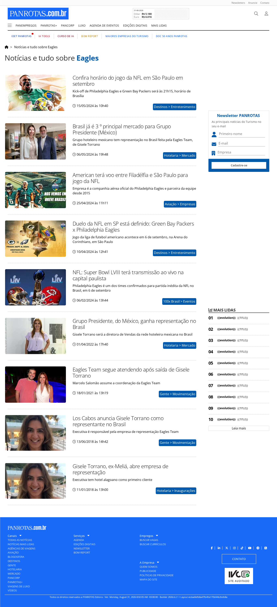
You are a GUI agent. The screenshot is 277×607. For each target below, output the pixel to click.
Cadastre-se (239, 165)
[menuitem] (237, 2)
